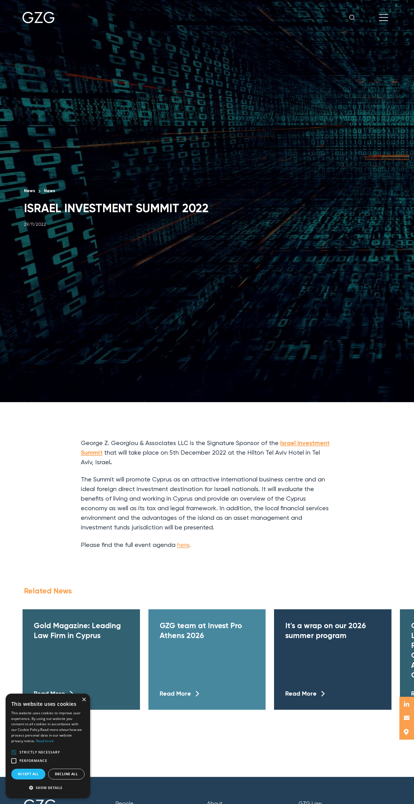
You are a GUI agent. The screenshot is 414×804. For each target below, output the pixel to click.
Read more (45, 741)
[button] (13, 752)
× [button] (84, 700)
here (183, 544)
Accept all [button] (28, 774)
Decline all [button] (66, 774)
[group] (81, 659)
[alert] (48, 746)
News (29, 190)
